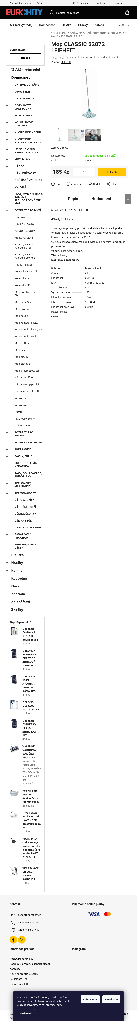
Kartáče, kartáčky (25, 230)
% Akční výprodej (25, 69)
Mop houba (21, 315)
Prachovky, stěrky (25, 418)
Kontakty (15, 968)
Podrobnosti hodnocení (104, 57)
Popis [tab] (73, 198)
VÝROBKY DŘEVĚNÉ (28, 527)
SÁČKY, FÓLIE (23, 456)
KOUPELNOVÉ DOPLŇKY (24, 123)
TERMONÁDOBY (25, 493)
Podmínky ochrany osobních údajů (30, 963)
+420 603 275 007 (28, 922)
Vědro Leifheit (23, 397)
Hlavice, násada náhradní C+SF (24, 246)
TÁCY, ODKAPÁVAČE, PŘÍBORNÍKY (28, 474)
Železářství (20, 601)
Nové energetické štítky (24, 973)
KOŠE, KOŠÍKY (24, 115)
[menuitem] (21, 25)
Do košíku (112, 172)
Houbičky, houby (24, 223)
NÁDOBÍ (20, 166)
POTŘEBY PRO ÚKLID (28, 442)
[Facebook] (13, 940)
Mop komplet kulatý (26, 322)
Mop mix (20, 349)
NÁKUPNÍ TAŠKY (25, 173)
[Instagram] (22, 940)
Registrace (118, 2)
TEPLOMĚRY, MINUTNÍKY (23, 484)
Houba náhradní (24, 264)
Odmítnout (90, 999)
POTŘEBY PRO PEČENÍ (24, 433)
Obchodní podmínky (20, 3)
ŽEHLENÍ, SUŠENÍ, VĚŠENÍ (26, 546)
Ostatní (19, 411)
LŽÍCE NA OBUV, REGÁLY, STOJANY (26, 150)
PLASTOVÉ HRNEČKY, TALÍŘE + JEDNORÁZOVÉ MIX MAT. (29, 198)
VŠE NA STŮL (23, 520)
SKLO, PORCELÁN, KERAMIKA (26, 464)
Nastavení (25, 1013)
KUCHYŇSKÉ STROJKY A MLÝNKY (28, 140)
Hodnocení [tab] (101, 198)
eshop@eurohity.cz (29, 914)
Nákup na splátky (20, 983)
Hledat (25, 57)
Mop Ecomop (22, 308)
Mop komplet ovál (25, 336)
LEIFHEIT (66, 62)
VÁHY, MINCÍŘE (24, 500)
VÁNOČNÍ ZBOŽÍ (25, 507)
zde (59, 1004)
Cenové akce (22, 91)
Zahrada (18, 594)
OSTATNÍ (20, 186)
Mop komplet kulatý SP (28, 329)
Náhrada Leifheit (24, 377)
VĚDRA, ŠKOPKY (25, 513)
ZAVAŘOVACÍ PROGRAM (23, 535)
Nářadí (17, 586)
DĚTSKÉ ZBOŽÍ (24, 98)
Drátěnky (20, 216)
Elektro (17, 554)
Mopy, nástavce (24, 237)
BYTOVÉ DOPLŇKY (27, 84)
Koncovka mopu (24, 278)
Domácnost (20, 77)
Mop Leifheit (22, 343)
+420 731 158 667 (28, 930)
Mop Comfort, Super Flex (27, 293)
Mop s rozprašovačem (27, 370)
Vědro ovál (21, 404)
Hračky (17, 562)
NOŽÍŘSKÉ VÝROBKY (28, 180)
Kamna (17, 570)
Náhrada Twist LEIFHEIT (29, 391)
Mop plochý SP (23, 363)
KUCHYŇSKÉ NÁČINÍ (28, 132)
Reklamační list (18, 978)
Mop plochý (21, 356)
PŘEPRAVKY (23, 449)
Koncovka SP (22, 285)
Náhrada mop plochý (27, 384)
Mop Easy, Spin (23, 302)
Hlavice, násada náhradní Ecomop (25, 256)
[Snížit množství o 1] (75, 172)
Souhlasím (111, 999)
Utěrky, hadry (23, 425)
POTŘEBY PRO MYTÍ (28, 210)
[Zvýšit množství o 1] (92, 172)
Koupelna (19, 578)
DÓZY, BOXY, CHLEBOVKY (23, 106)
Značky (17, 609)
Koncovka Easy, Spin (26, 271)
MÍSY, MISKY (22, 159)
